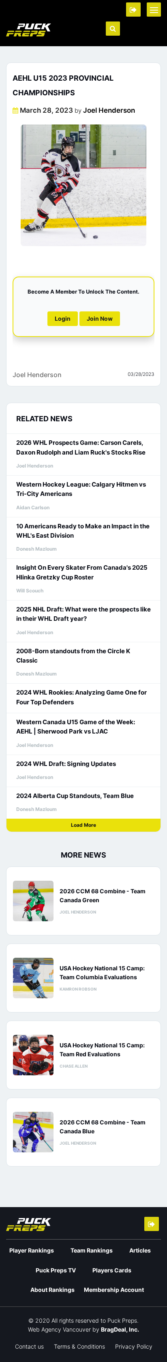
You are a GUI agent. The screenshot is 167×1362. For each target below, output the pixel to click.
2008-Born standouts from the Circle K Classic (73, 655)
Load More (83, 825)
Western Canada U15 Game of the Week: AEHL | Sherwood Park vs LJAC (75, 726)
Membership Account (114, 1289)
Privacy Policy (133, 1346)
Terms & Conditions (79, 1346)
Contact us (29, 1346)
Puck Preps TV (56, 1270)
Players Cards (111, 1270)
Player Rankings (31, 1250)
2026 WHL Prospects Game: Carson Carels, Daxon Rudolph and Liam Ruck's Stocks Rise (81, 447)
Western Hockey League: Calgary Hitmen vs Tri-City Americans (81, 489)
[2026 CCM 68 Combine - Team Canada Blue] (33, 1132)
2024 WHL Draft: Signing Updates (66, 764)
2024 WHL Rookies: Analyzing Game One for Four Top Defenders (81, 697)
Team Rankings (92, 1250)
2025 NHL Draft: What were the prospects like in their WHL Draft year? (83, 613)
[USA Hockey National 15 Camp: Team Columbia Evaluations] (33, 978)
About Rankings (52, 1289)
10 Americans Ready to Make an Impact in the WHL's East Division (83, 530)
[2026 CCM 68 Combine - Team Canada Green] (33, 901)
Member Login (133, 9)
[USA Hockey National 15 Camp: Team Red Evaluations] (33, 1055)
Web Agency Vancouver (59, 1329)
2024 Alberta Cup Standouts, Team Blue (75, 796)
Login (63, 318)
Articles (140, 1250)
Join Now (100, 318)
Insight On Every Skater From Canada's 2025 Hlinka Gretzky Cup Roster (82, 572)
